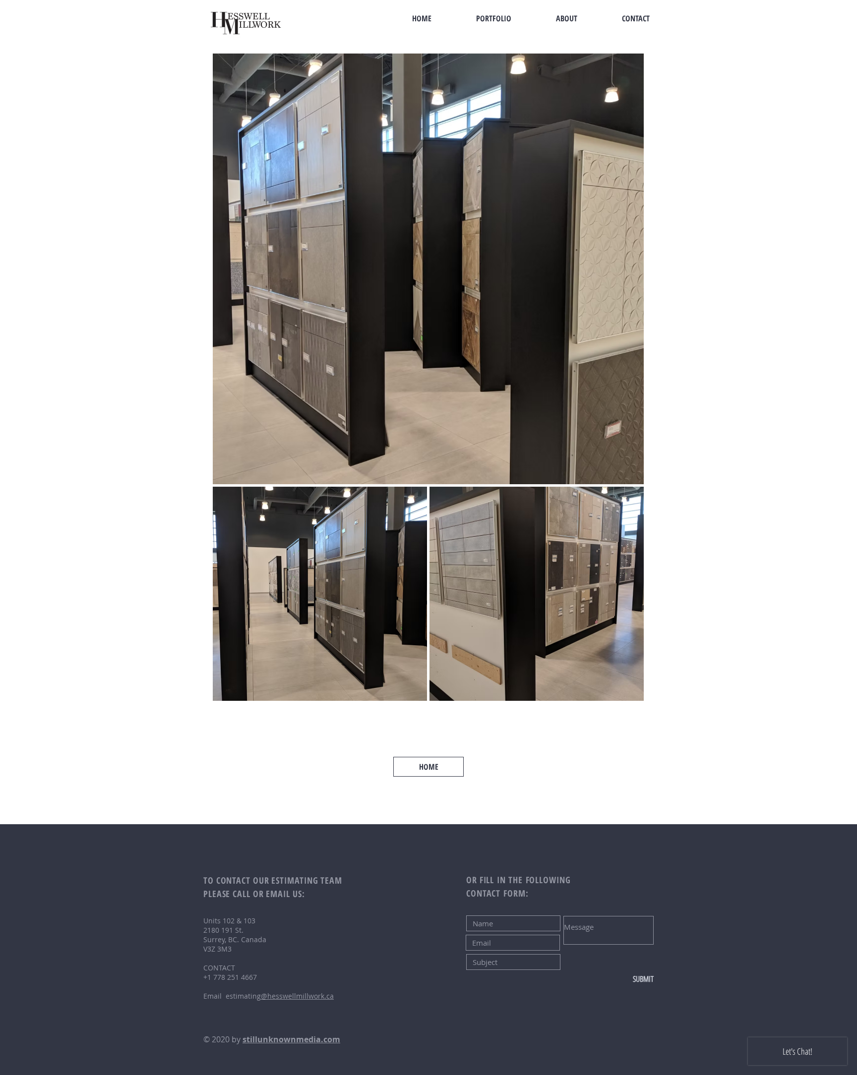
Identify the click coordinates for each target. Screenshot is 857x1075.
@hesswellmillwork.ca (297, 996)
